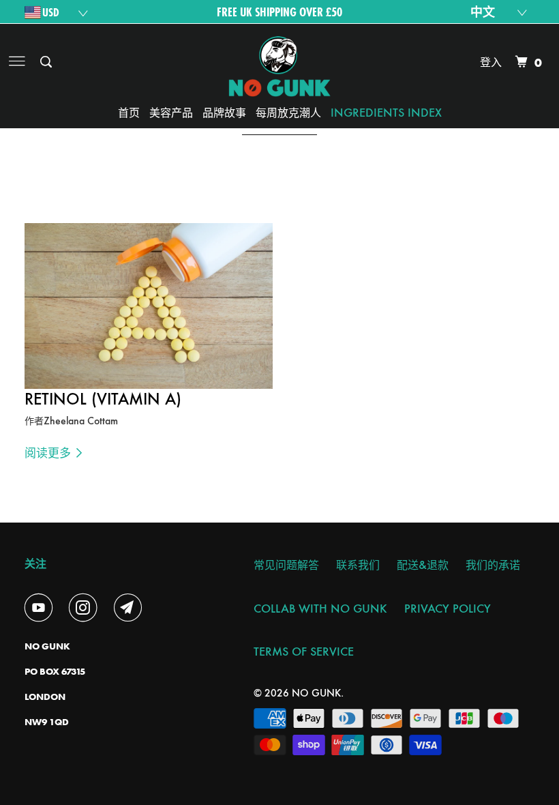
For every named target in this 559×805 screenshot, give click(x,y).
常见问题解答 (286, 564)
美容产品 (171, 112)
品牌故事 (224, 112)
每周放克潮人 (288, 112)
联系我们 (358, 564)
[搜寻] (47, 62)
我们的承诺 (493, 564)
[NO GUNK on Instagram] (86, 608)
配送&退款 (423, 564)
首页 (129, 112)
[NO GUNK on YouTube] (42, 608)
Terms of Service (304, 651)
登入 (491, 62)
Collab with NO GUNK (320, 608)
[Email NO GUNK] (131, 608)
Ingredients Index (386, 112)
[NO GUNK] (279, 62)
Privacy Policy (447, 608)
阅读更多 (49, 452)
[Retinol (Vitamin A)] (149, 306)
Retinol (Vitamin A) (103, 399)
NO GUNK (316, 692)
